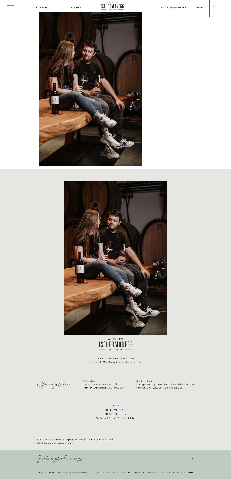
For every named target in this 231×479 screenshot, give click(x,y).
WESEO (152, 473)
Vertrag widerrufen (115, 418)
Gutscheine (116, 410)
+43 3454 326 (105, 362)
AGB (115, 473)
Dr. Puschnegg (182, 473)
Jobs (115, 406)
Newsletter (115, 414)
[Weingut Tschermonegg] (112, 6)
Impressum (79, 473)
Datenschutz (100, 473)
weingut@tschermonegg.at (127, 362)
